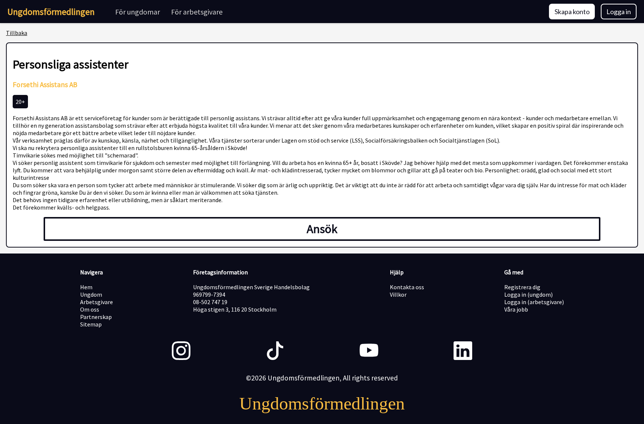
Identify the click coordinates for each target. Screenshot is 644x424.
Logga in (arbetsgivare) (534, 302)
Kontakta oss (407, 287)
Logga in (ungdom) (528, 294)
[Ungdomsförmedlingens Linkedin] (463, 351)
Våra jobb (516, 309)
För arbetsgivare (196, 11)
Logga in (618, 11)
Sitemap (91, 324)
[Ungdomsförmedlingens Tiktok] (275, 351)
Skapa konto (572, 11)
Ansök (322, 228)
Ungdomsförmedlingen (51, 11)
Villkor (398, 294)
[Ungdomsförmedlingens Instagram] (181, 351)
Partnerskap (96, 317)
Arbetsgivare (96, 302)
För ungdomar (137, 11)
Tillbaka (16, 32)
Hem (86, 287)
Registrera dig (522, 287)
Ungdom (91, 294)
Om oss (89, 309)
